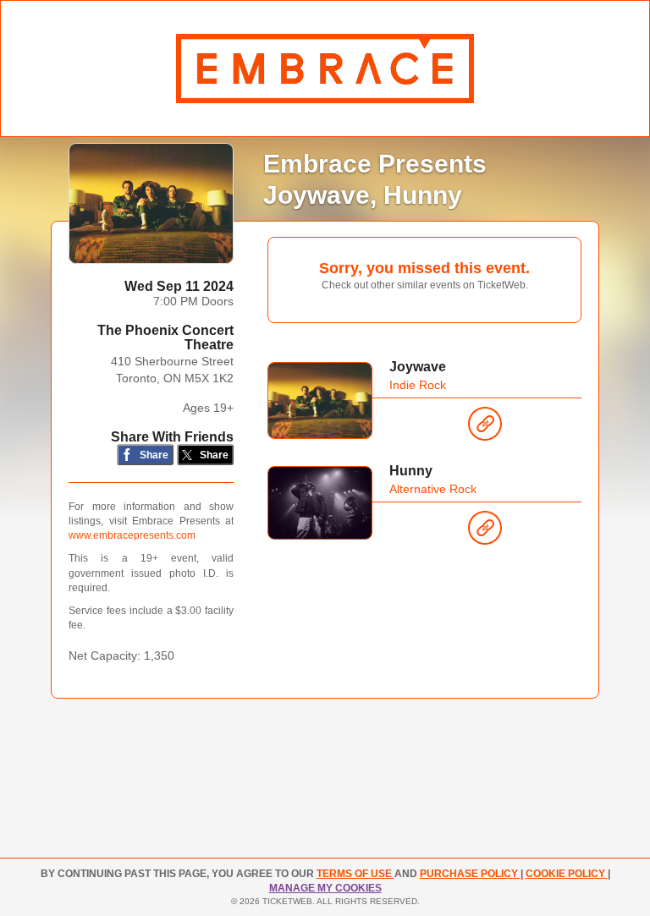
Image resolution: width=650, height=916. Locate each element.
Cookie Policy (567, 874)
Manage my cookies (325, 888)
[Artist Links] (485, 428)
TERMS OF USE (355, 874)
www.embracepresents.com (132, 535)
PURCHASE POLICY (470, 874)
